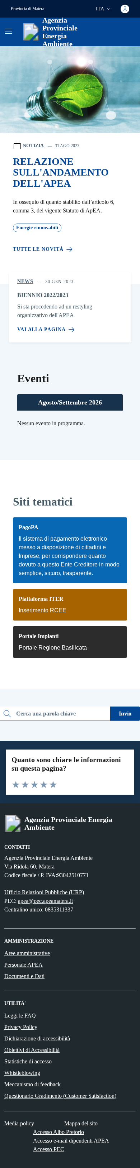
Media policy (19, 1123)
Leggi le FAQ (20, 1016)
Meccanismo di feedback (32, 1084)
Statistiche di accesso (28, 1061)
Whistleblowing (22, 1073)
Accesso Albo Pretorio (58, 1132)
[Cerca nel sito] (120, 31)
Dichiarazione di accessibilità (37, 1038)
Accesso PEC (48, 1149)
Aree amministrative (27, 953)
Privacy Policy (20, 1027)
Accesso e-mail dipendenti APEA (71, 1141)
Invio (125, 713)
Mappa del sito (81, 1123)
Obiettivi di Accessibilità (32, 1050)
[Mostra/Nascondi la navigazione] (8, 31)
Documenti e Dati (24, 976)
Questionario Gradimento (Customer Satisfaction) (60, 1096)
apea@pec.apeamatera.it (45, 901)
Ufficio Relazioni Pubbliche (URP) (44, 892)
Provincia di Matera (27, 8)
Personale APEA (23, 965)
